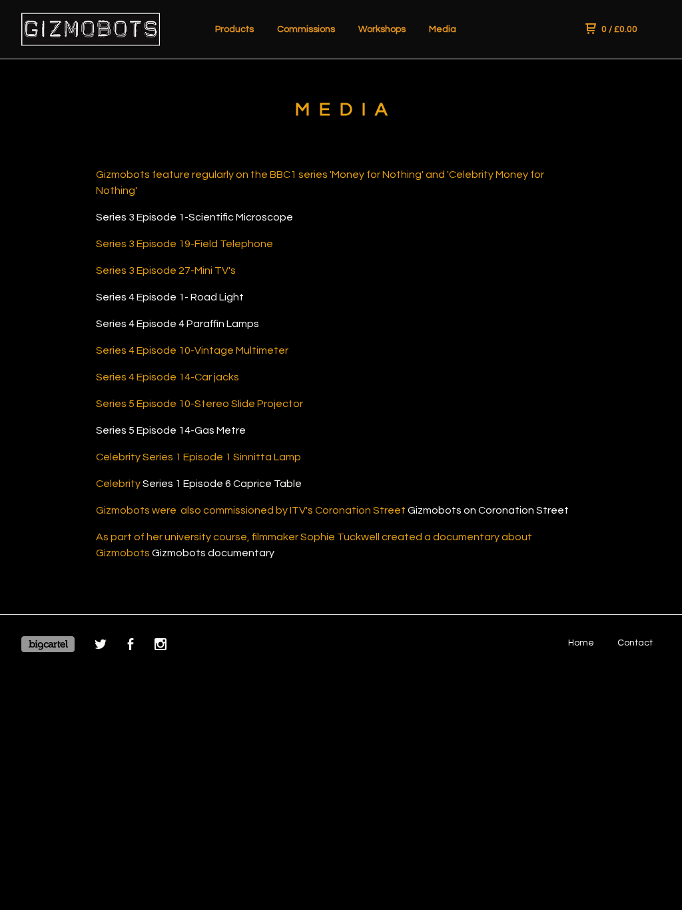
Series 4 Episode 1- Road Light (170, 297)
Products (234, 29)
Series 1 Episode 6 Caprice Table (222, 483)
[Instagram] (160, 646)
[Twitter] (101, 646)
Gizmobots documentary (213, 553)
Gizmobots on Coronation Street (488, 510)
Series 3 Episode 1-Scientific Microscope (194, 217)
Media (442, 29)
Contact (635, 643)
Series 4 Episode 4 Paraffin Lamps (177, 323)
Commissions (306, 29)
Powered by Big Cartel (48, 644)
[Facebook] (131, 646)
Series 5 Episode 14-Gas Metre (171, 430)
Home (581, 643)
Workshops (382, 29)
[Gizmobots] (90, 29)
